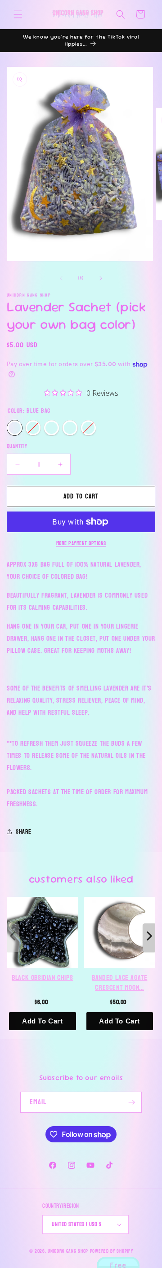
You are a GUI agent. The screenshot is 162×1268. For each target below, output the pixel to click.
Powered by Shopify (111, 1251)
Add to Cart (42, 1021)
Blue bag (14, 428)
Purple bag (88, 428)
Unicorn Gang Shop (68, 1251)
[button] (18, 14)
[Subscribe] (131, 1102)
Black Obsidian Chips (42, 978)
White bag (51, 428)
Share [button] (24, 831)
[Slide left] (61, 278)
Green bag (70, 428)
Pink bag (33, 428)
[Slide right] (101, 278)
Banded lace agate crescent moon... (119, 982)
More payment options (81, 543)
